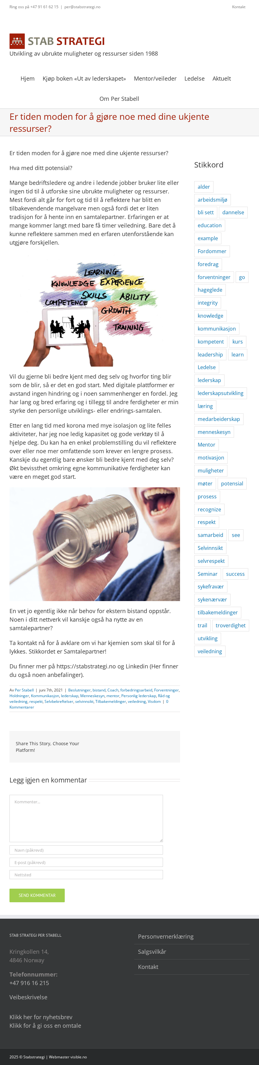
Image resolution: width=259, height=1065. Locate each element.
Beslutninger (79, 690)
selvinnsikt (84, 701)
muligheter (211, 470)
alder (204, 186)
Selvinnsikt (210, 548)
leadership (210, 354)
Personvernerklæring (166, 936)
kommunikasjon (217, 328)
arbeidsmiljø (212, 199)
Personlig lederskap (138, 695)
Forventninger (166, 690)
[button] (149, 98)
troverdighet (231, 625)
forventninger (214, 277)
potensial (232, 483)
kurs (237, 341)
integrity (208, 302)
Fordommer (212, 251)
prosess (207, 496)
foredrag (208, 264)
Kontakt (148, 967)
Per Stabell (24, 690)
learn (238, 354)
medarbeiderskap (219, 419)
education (210, 225)
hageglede (210, 289)
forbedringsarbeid (136, 690)
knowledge (210, 315)
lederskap (69, 695)
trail (202, 625)
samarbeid (210, 535)
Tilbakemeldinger (110, 701)
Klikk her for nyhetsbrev (40, 1017)
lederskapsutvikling (221, 393)
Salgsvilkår (152, 951)
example (208, 238)
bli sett (206, 212)
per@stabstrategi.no (82, 6)
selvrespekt (211, 560)
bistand (99, 690)
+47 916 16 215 (29, 983)
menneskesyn (214, 432)
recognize (209, 509)
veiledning (137, 701)
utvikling (208, 638)
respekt (36, 701)
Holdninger (19, 695)
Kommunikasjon (45, 695)
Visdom (154, 701)
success (235, 573)
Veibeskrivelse (28, 997)
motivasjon (211, 457)
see (236, 535)
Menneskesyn (92, 695)
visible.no (78, 1057)
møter (205, 483)
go (242, 277)
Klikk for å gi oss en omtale (45, 1025)
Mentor (206, 444)
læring (205, 406)
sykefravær (211, 586)
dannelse (233, 212)
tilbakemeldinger (218, 612)
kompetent (211, 341)
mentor (112, 695)
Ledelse (207, 367)
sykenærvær (212, 599)
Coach (112, 690)
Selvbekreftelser (59, 701)
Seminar (208, 573)
